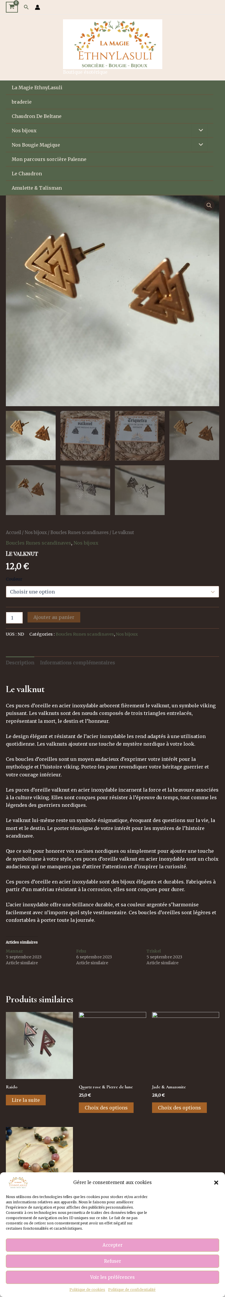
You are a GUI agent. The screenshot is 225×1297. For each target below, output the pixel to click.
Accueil (13, 532)
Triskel (153, 951)
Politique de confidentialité (132, 1289)
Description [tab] (20, 662)
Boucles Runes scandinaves (79, 532)
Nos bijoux (24, 130)
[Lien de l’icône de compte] (37, 7)
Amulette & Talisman (37, 188)
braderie (22, 102)
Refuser (112, 1261)
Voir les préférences (112, 1277)
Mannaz (14, 951)
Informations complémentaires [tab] (77, 662)
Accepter (112, 1245)
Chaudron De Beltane (37, 116)
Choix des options (106, 1108)
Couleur (14, 579)
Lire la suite (26, 1100)
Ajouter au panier (53, 617)
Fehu (81, 951)
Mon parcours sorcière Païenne (49, 159)
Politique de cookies (87, 1289)
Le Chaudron (27, 173)
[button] (216, 1183)
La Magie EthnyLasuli (37, 87)
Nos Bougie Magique (36, 145)
